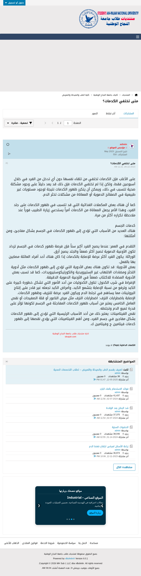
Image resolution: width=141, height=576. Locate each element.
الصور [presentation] (95, 113)
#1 (7, 163)
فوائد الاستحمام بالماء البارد (114, 389)
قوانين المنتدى (29, 543)
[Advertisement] (70, 65)
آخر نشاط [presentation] (110, 113)
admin (118, 373)
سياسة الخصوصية (66, 543)
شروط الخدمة (47, 543)
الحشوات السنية (120, 427)
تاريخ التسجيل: (121, 151)
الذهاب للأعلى (11, 543)
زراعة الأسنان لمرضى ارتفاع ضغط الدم (108, 446)
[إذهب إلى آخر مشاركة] (94, 379)
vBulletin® (70, 558)
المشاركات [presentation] (128, 113)
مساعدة (94, 543)
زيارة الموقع (95, 512)
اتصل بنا (82, 543)
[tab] (128, 113)
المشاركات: (122, 154)
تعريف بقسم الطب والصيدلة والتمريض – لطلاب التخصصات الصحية (87, 369)
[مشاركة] (9, 153)
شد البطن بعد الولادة (117, 408)
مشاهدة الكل (124, 467)
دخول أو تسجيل (16, 3)
